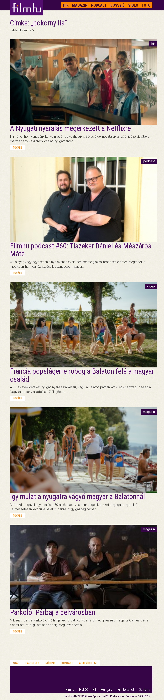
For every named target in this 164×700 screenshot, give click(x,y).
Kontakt (67, 663)
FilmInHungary (102, 689)
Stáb (16, 663)
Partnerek (32, 663)
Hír (66, 5)
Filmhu (69, 689)
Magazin (80, 5)
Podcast (99, 5)
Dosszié (117, 5)
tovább (17, 147)
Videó (133, 5)
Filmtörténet (126, 689)
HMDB (83, 689)
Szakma (144, 689)
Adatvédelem (87, 663)
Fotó (146, 5)
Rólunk (50, 663)
